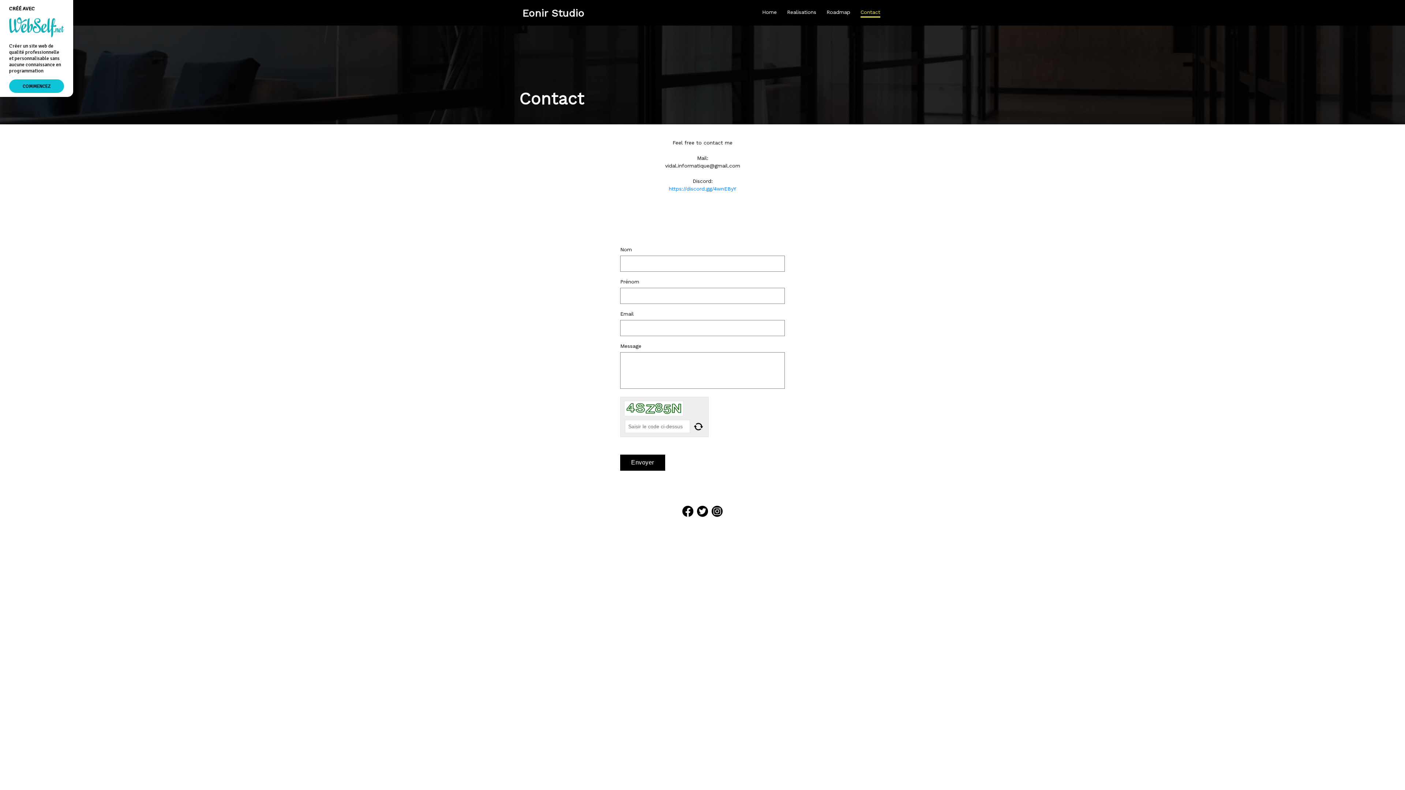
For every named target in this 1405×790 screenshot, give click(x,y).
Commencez (36, 86)
